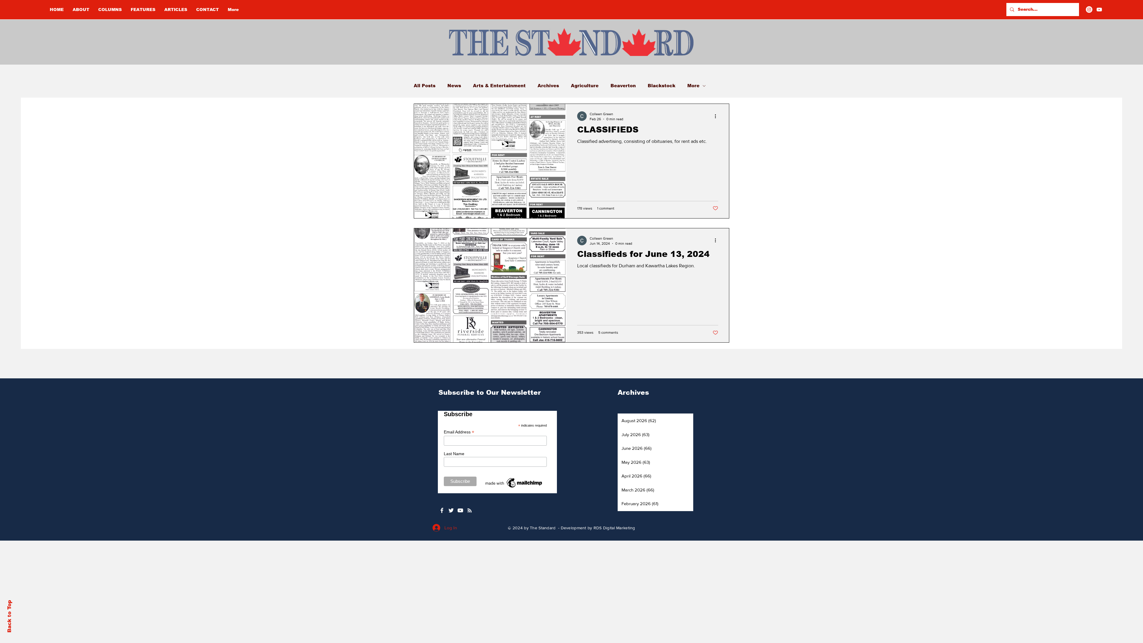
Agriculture (585, 85)
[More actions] (717, 116)
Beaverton (623, 85)
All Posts (424, 85)
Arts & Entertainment (499, 85)
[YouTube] (1099, 9)
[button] (110, 9)
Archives (548, 85)
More (693, 85)
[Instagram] (1089, 9)
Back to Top (9, 616)
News (454, 85)
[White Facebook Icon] (441, 510)
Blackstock (661, 85)
